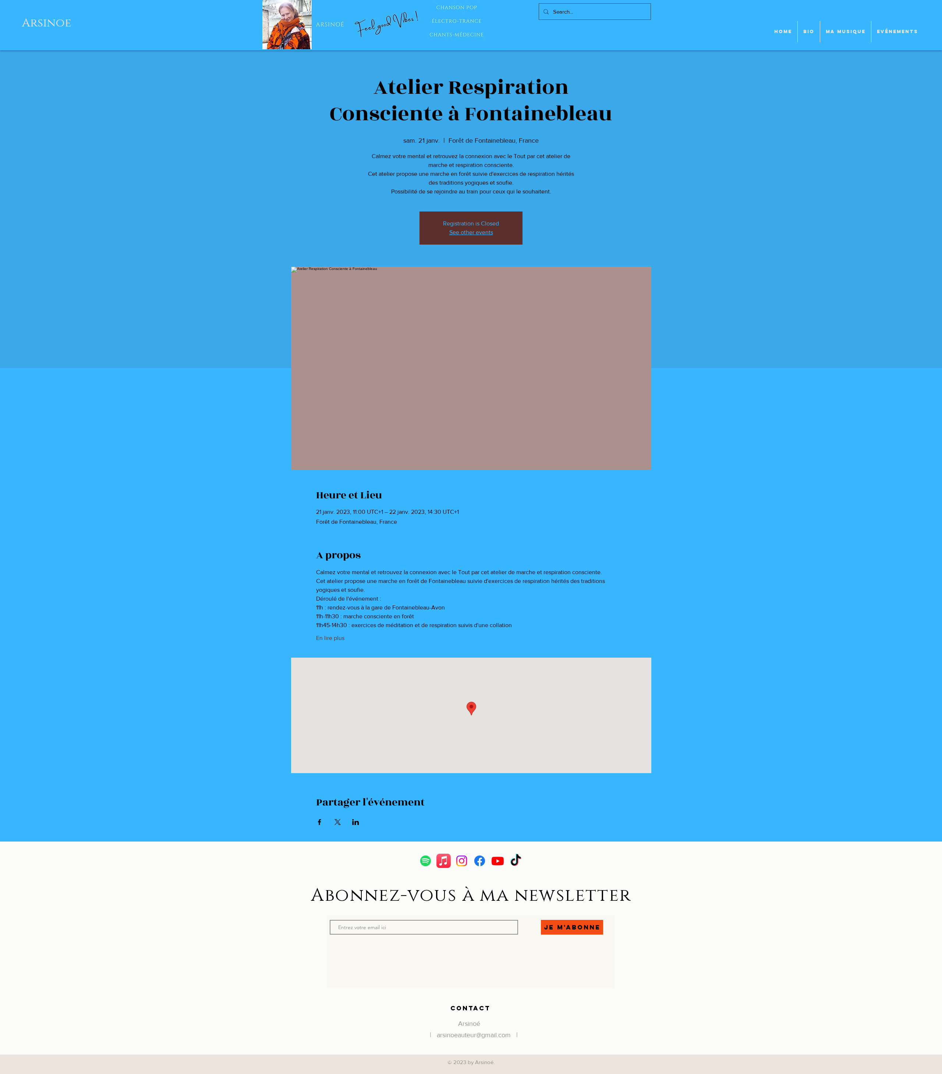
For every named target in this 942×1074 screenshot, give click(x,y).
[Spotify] (425, 861)
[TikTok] (516, 861)
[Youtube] (498, 861)
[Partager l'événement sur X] (337, 822)
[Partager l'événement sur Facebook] (319, 822)
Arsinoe (46, 23)
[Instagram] (461, 861)
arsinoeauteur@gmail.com (474, 1035)
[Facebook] (479, 861)
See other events (471, 232)
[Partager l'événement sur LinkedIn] (355, 822)
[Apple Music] (443, 861)
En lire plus (330, 638)
